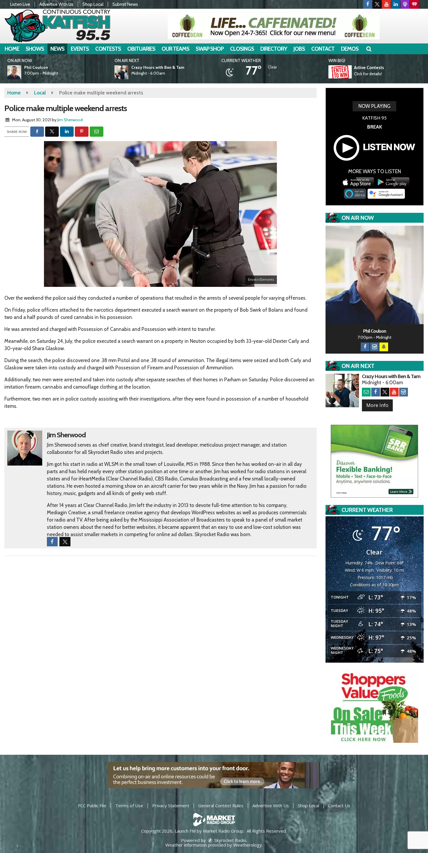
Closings (242, 48)
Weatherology (247, 845)
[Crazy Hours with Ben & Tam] (128, 72)
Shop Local (92, 4)
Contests (108, 48)
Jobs (299, 48)
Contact (323, 48)
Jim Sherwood (70, 119)
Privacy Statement (170, 805)
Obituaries (141, 48)
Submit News (125, 4)
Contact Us (339, 805)
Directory (273, 48)
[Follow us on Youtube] (386, 4)
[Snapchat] (383, 347)
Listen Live (20, 4)
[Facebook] (365, 347)
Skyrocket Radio (229, 840)
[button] (369, 48)
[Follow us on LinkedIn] (395, 4)
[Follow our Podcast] (405, 4)
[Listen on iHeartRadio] (414, 4)
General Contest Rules (220, 805)
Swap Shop (210, 48)
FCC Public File (92, 805)
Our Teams (175, 48)
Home (12, 48)
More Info (377, 405)
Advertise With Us (56, 4)
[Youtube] (394, 392)
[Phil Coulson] (21, 72)
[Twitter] (385, 392)
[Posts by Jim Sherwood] (24, 447)
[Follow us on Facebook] (367, 4)
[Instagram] (374, 347)
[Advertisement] (274, 26)
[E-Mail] (366, 392)
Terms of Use (129, 805)
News (57, 48)
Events (80, 48)
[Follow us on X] (377, 4)
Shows (35, 48)
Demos (349, 48)
